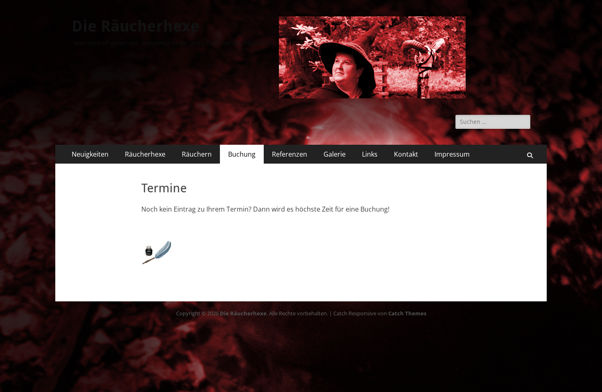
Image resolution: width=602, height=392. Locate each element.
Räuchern (197, 154)
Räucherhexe (145, 154)
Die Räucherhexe (135, 26)
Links (370, 154)
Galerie (335, 154)
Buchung (242, 154)
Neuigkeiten (90, 154)
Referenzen (289, 154)
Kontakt (406, 154)
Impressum (452, 154)
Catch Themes (407, 313)
